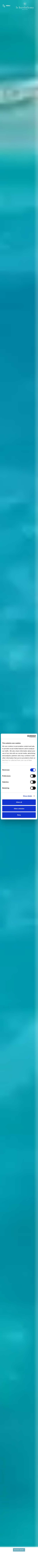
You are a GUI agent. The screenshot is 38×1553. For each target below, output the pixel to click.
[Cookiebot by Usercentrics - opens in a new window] (27, 736)
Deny (19, 815)
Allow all (19, 802)
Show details (27, 796)
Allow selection (19, 808)
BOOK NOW (19, 1550)
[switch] (33, 776)
